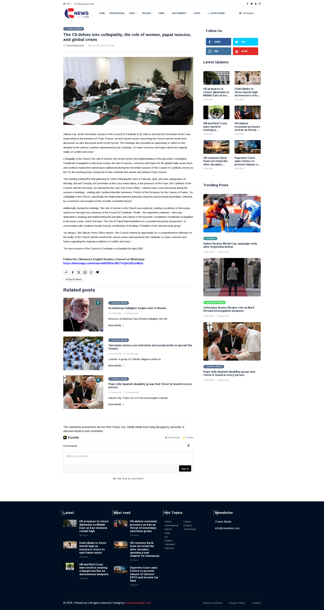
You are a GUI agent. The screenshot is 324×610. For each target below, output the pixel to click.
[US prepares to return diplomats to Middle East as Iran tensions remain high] (216, 78)
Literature (170, 544)
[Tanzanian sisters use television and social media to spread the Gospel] (83, 353)
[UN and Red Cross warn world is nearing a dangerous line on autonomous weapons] (216, 112)
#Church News (74, 279)
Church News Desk (75, 45)
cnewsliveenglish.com (138, 602)
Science (187, 525)
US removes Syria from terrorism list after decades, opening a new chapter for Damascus (144, 549)
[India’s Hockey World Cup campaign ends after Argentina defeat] (232, 213)
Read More (114, 325)
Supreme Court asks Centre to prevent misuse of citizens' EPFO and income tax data (144, 574)
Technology (189, 529)
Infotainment (179, 13)
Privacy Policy (237, 602)
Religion (146, 13)
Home (102, 13)
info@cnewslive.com (227, 528)
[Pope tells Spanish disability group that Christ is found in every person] (83, 392)
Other (197, 13)
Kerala (168, 529)
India (132, 13)
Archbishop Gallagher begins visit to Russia (137, 308)
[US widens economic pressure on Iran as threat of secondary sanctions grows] (248, 112)
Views (161, 13)
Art (166, 536)
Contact (256, 602)
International (117, 13)
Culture (168, 540)
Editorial (169, 548)
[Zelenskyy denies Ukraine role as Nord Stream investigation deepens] (232, 277)
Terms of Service (212, 602)
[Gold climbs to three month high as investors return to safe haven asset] (248, 78)
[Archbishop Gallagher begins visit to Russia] (83, 314)
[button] (67, 4)
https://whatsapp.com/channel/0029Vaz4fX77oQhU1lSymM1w (103, 263)
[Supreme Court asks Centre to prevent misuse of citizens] (248, 147)
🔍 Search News (216, 13)
